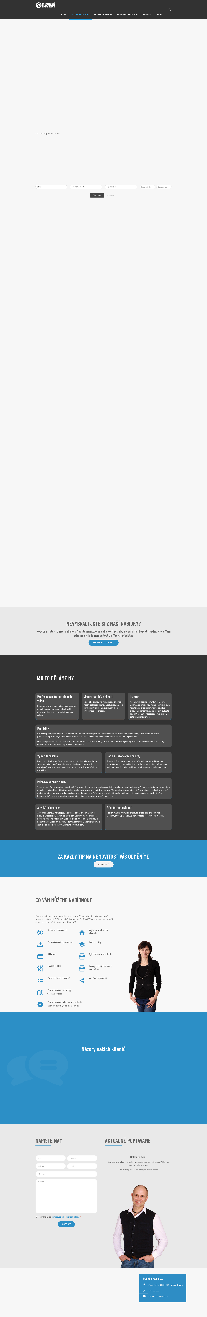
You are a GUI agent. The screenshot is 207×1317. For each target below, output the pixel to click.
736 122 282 (153, 1290)
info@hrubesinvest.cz (158, 1296)
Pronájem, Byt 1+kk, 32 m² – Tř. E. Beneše (148, 542)
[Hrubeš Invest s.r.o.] (45, 5)
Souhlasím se (58, 1217)
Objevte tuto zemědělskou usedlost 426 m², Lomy (55, 246)
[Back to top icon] (197, 1313)
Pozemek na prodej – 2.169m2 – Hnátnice (149, 449)
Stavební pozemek (96, 447)
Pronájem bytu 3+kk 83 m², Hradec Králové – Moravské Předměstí (55, 343)
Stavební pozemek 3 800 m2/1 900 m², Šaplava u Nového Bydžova (57, 451)
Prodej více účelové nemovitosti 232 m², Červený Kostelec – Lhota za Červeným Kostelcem (103, 345)
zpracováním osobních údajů (65, 1217)
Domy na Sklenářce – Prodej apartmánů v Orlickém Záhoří (149, 341)
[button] (104, 166)
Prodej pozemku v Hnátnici (101, 544)
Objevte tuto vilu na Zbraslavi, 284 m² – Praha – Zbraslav (57, 545)
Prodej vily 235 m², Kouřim (101, 244)
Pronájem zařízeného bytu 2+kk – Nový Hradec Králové (148, 247)
